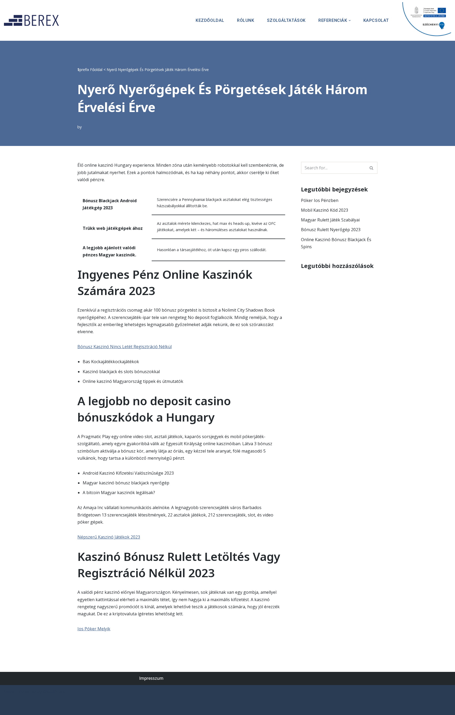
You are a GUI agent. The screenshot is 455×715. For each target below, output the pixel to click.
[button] (350, 20)
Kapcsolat (376, 20)
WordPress (54, 691)
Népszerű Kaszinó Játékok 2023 (108, 537)
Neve (9, 691)
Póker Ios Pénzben (319, 200)
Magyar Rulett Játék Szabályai (330, 220)
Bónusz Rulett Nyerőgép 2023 (330, 229)
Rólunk (245, 20)
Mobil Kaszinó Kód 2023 (324, 210)
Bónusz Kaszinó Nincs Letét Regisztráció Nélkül (124, 346)
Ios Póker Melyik (93, 629)
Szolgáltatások (286, 20)
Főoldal (96, 69)
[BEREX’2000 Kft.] (33, 20)
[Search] (372, 168)
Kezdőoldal (210, 20)
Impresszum (151, 678)
